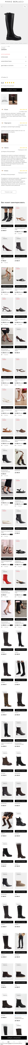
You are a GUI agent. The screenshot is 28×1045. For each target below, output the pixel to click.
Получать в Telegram (15, 532)
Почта (3, 535)
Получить (14, 542)
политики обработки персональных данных (15, 547)
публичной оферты (14, 546)
